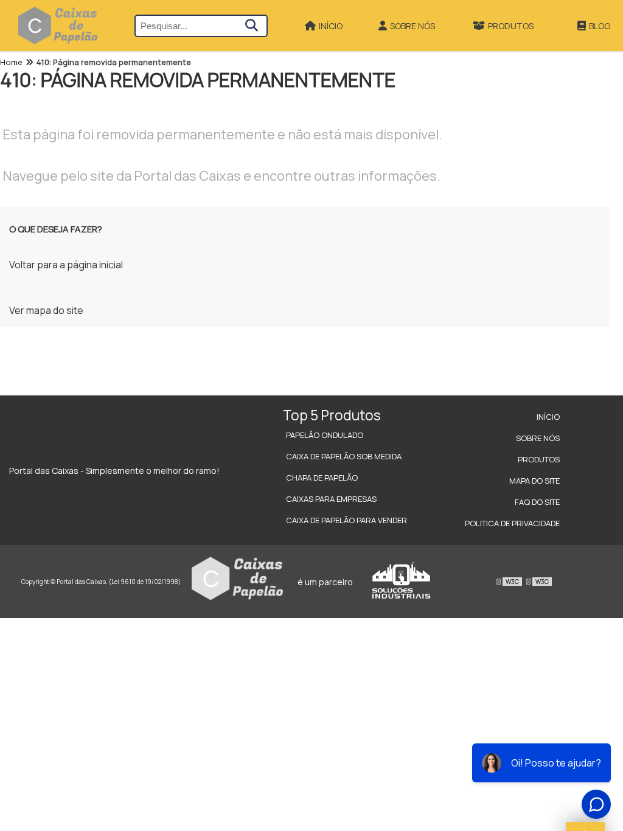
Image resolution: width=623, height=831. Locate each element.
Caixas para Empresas (331, 498)
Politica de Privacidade (512, 523)
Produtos (511, 26)
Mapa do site (534, 480)
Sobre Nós (412, 26)
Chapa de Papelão (322, 477)
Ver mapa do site (46, 310)
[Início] (57, 25)
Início (331, 26)
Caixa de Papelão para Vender (346, 520)
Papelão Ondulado (324, 434)
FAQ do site (537, 501)
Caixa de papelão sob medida (344, 456)
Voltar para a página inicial (66, 264)
